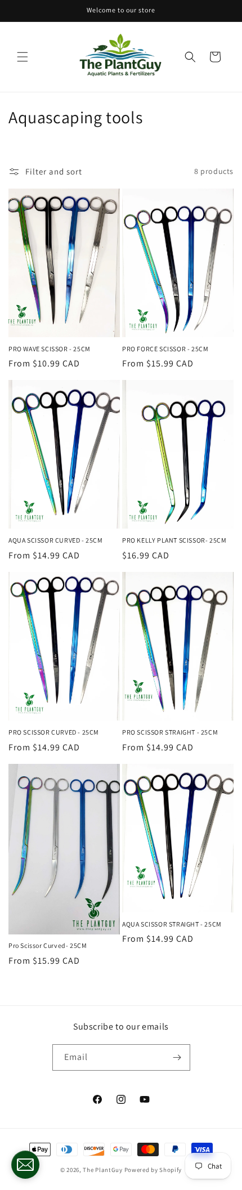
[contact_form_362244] (25, 1165)
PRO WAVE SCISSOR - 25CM (49, 349)
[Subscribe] (177, 1057)
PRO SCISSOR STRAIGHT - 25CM (170, 732)
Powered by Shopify (153, 1170)
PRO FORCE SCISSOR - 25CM (165, 349)
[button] (22, 56)
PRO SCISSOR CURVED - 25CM (53, 732)
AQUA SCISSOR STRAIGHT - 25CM (172, 924)
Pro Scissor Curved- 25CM (47, 945)
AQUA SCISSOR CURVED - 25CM (55, 540)
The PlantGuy (102, 1170)
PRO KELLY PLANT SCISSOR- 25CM (174, 540)
